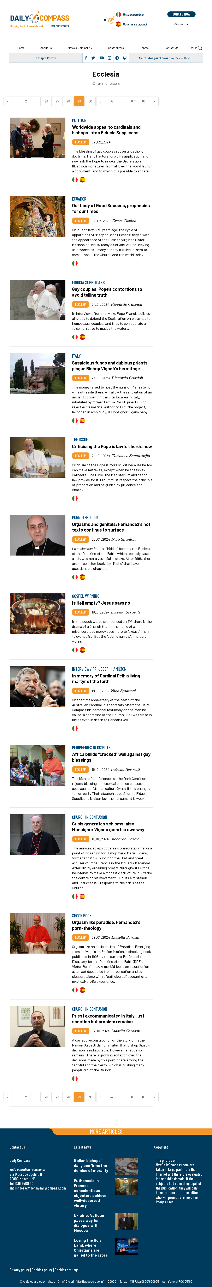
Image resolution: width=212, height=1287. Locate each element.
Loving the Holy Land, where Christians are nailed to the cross (91, 1247)
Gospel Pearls (46, 57)
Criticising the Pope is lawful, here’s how (112, 446)
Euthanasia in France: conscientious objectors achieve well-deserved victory (90, 1193)
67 (133, 101)
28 (68, 101)
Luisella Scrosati (125, 612)
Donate (144, 47)
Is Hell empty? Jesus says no (101, 602)
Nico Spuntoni (124, 539)
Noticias (135, 24)
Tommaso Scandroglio (131, 455)
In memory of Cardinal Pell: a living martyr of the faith (106, 678)
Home (20, 47)
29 (79, 101)
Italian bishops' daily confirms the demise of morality (91, 1165)
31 (101, 101)
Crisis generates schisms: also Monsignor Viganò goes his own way (108, 826)
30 (90, 101)
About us (46, 47)
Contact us (171, 47)
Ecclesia (115, 83)
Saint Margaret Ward (155, 57)
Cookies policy (42, 1269)
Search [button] (193, 47)
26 (46, 101)
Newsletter (181, 24)
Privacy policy (19, 1269)
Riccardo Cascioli (126, 304)
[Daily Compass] (48, 20)
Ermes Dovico (124, 220)
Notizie (133, 14)
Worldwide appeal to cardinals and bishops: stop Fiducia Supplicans (106, 129)
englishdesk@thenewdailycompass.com (38, 1188)
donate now (181, 14)
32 (111, 101)
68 (144, 101)
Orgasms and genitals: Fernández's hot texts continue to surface (111, 527)
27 (57, 101)
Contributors (116, 47)
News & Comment (79, 47)
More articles (106, 1131)
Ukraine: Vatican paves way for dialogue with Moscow (89, 1223)
